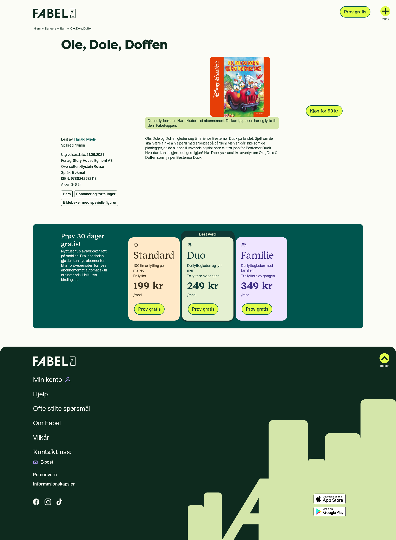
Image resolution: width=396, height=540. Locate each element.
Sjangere (50, 28)
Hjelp (40, 394)
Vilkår (41, 437)
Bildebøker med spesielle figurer (89, 202)
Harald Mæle (85, 139)
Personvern (45, 475)
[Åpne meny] (385, 11)
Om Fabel (47, 423)
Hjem (37, 28)
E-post (46, 462)
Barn (63, 28)
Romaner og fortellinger (95, 194)
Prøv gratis (355, 12)
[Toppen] (384, 358)
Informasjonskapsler (54, 484)
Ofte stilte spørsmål (61, 408)
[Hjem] (54, 13)
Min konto (47, 380)
